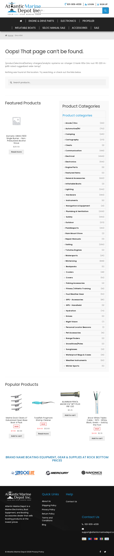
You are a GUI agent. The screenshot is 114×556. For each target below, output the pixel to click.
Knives (68, 316)
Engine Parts (71, 167)
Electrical (70, 156)
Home (10, 35)
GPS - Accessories (74, 299)
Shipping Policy (49, 505)
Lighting (69, 189)
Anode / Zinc (71, 123)
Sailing (68, 244)
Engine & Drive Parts (41, 21)
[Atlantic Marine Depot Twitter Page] (105, 551)
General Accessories (75, 178)
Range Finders (72, 338)
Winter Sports (72, 366)
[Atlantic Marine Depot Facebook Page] (100, 551)
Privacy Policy (48, 509)
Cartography (72, 139)
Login (90, 4)
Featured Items (72, 172)
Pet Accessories (73, 332)
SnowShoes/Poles (74, 343)
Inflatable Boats (25, 27)
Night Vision (71, 321)
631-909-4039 (74, 4)
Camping (70, 134)
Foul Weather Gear (74, 294)
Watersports (71, 255)
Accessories (79, 27)
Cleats (68, 145)
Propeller (88, 21)
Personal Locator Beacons (78, 327)
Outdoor (69, 222)
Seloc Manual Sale (53, 27)
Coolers (69, 272)
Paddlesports (72, 228)
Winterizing (71, 261)
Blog (44, 524)
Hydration (70, 310)
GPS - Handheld (73, 305)
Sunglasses (71, 349)
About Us (46, 501)
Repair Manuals (73, 239)
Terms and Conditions (47, 519)
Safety (68, 217)
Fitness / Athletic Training (78, 288)
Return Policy (48, 513)
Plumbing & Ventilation (76, 211)
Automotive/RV (72, 128)
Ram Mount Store (73, 233)
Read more (16, 152)
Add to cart (16, 436)
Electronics (68, 21)
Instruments (71, 200)
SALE (96, 27)
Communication (73, 150)
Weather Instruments (75, 360)
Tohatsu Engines (73, 250)
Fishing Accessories (75, 283)
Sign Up (103, 4)
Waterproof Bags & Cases (78, 354)
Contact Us (71, 501)
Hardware (70, 195)
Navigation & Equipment (77, 205)
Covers (69, 277)
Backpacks (70, 266)
